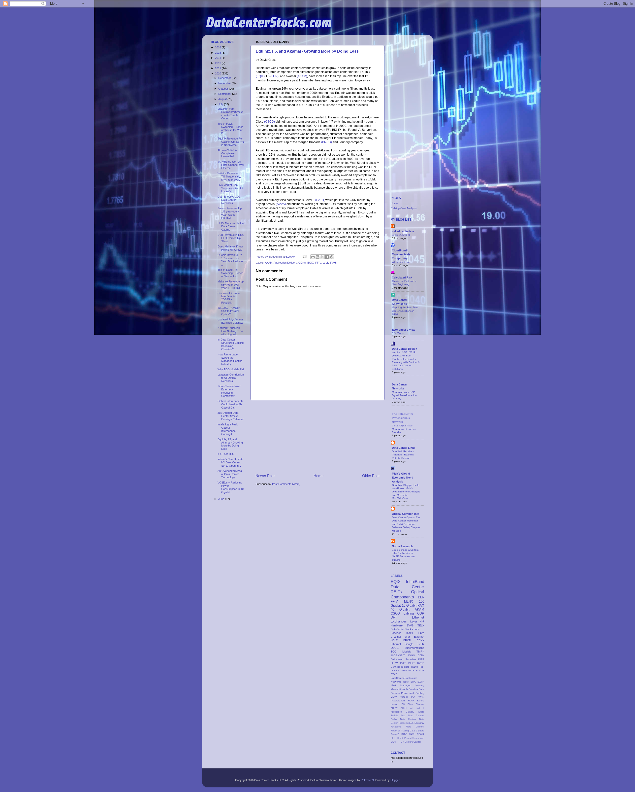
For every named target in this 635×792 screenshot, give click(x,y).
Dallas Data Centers (403, 719)
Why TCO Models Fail (231, 369)
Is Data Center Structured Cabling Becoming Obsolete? (231, 344)
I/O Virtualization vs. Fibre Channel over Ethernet (231, 165)
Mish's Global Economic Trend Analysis (402, 477)
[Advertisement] (317, 437)
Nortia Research (402, 546)
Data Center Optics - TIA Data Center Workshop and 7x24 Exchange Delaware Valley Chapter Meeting (406, 524)
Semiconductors (400, 666)
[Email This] (312, 256)
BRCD (407, 640)
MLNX (408, 601)
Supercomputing (414, 647)
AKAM (268, 262)
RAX (420, 605)
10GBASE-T (398, 655)
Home (318, 476)
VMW (394, 696)
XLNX (411, 700)
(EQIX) (260, 76)
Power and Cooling (412, 693)
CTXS (394, 674)
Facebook (396, 726)
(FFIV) (274, 76)
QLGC (395, 647)
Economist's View (403, 329)
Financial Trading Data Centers (407, 730)
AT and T (417, 708)
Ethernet (396, 644)
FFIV (318, 262)
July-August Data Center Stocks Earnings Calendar (231, 416)
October (223, 88)
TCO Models (401, 651)
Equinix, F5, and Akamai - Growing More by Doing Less (307, 51)
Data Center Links (403, 447)
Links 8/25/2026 (401, 235)
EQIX (310, 262)
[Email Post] (304, 256)
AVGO (411, 655)
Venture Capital (413, 742)
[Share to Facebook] (326, 256)
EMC (413, 681)
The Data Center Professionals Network (402, 418)
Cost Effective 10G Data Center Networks (229, 200)
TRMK (400, 742)
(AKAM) (302, 76)
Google (409, 644)
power (394, 704)
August (222, 99)
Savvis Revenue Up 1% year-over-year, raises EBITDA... (230, 213)
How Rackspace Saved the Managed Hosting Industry (230, 359)
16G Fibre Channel (412, 704)
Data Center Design (404, 348)
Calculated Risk (402, 277)
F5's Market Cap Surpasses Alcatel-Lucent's (231, 188)
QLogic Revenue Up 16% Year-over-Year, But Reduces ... (231, 259)
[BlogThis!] (317, 256)
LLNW (394, 663)
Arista (421, 712)
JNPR (420, 644)
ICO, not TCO (226, 453)
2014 (218, 57)
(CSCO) (269, 121)
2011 (218, 68)
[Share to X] (322, 256)
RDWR (420, 734)
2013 (218, 63)
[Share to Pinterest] (331, 256)
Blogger (394, 780)
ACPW (394, 708)
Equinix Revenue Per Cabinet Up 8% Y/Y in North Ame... (231, 141)
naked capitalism (403, 231)
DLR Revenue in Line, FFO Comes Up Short (231, 238)
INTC (404, 734)
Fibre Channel (415, 726)
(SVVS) (281, 204)
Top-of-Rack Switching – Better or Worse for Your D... (230, 128)
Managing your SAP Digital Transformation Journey (404, 395)
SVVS (333, 262)
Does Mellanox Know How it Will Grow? (230, 248)
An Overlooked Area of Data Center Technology (230, 474)
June (221, 498)
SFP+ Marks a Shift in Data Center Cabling (231, 226)
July (221, 104)
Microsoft (396, 689)
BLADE (420, 670)
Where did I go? (401, 262)
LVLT (325, 262)
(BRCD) (326, 142)
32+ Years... (399, 333)
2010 (218, 73)
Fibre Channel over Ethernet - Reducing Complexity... (229, 391)
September (225, 93)
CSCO (395, 613)
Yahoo (420, 700)
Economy (419, 723)
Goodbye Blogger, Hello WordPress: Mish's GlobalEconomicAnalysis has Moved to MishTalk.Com (406, 492)
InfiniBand (415, 581)
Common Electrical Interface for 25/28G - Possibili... (229, 298)
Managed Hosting (412, 685)
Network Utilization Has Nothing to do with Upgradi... (230, 331)
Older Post (371, 476)
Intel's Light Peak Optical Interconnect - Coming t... (228, 429)
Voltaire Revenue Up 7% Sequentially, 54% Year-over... (230, 176)
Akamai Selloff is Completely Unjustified (227, 153)
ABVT (404, 670)
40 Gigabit (400, 609)
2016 (218, 47)
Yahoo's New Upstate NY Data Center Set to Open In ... (230, 462)
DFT (394, 617)
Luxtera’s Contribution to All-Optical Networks (231, 377)
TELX (420, 625)
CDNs (302, 262)
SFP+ (393, 738)
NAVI (411, 734)
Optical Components (405, 513)
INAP (421, 659)
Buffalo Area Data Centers (407, 715)
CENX (420, 640)
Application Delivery (285, 262)
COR (420, 613)
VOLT (394, 640)
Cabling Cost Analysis (404, 208)
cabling (409, 613)
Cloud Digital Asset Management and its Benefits (403, 429)
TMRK (420, 651)
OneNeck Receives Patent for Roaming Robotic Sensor (403, 454)
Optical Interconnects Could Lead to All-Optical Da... (230, 404)
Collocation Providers (403, 659)
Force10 (395, 734)
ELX (411, 723)
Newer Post (265, 476)
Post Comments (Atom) (286, 483)
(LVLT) (319, 200)
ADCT (404, 708)
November (225, 83)
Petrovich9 (367, 780)
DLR (421, 597)
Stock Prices (404, 738)
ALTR (411, 670)
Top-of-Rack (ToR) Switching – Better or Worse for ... (230, 273)
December (225, 77)
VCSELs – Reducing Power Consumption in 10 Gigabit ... (231, 487)
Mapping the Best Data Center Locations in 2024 (405, 310)
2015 (218, 52)
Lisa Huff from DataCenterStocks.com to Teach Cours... (231, 113)
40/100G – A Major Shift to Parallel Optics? (229, 311)
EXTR (420, 681)
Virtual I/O (407, 696)
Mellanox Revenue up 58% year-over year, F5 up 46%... (231, 284)
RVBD (420, 663)
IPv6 (393, 685)
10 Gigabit (409, 605)
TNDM (414, 666)
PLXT (411, 663)
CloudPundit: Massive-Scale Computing (401, 254)
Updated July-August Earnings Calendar (231, 321)
